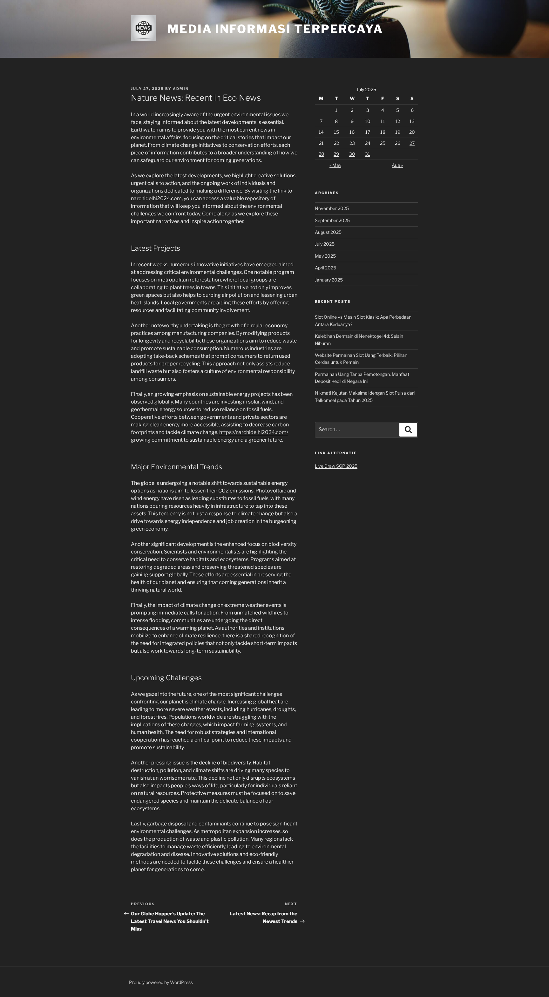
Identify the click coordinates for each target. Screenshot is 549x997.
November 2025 (332, 208)
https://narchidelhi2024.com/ (253, 432)
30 (352, 154)
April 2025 (325, 267)
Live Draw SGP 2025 (336, 466)
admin (181, 88)
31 (367, 154)
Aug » (397, 165)
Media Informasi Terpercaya (275, 29)
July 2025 (325, 244)
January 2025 (329, 279)
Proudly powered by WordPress (161, 982)
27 (412, 143)
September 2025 (332, 220)
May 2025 (325, 256)
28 (321, 154)
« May (335, 165)
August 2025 (328, 232)
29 (336, 154)
